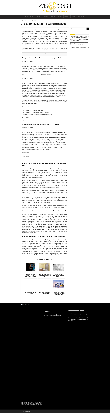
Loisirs (66, 16)
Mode (59, 16)
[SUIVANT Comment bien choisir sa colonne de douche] (108, 410)
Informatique (29, 16)
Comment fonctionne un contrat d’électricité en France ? (30, 292)
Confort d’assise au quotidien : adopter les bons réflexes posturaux (31, 275)
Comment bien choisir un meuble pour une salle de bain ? (45, 275)
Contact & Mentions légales (49, 308)
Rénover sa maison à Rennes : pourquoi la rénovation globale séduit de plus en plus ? (59, 293)
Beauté (53, 16)
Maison (38, 16)
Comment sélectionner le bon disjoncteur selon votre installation (45, 292)
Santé (73, 16)
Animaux (45, 16)
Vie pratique (80, 16)
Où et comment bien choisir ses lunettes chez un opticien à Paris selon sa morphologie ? (79, 37)
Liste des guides (55, 19)
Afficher (49, 54)
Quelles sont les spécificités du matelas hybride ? (58, 275)
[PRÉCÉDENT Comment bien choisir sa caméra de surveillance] (1, 410)
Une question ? (47, 311)
